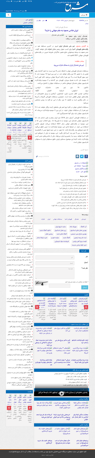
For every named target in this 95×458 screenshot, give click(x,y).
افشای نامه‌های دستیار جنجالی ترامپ (20, 280)
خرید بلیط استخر (42, 237)
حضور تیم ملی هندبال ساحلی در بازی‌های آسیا (73, 188)
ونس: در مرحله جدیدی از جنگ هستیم (20, 107)
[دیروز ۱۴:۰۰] (79, 433)
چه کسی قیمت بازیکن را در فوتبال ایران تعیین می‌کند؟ (20, 165)
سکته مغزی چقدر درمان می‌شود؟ (24, 410)
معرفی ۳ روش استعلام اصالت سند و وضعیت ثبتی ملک (62, 362)
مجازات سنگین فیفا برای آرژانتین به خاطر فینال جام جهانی (80, 417)
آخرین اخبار (28, 161)
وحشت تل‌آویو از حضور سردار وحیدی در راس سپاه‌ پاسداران (20, 67)
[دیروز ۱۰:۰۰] (61, 393)
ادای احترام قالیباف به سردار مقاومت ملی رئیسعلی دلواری (19, 54)
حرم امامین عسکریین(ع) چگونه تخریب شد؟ (20, 36)
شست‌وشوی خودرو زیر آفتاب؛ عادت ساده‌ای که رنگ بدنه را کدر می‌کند (40, 314)
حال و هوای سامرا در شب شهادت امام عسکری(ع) (62, 441)
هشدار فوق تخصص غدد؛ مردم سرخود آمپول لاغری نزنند (20, 97)
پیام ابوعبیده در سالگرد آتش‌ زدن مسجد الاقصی (20, 368)
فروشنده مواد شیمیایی (62, 241)
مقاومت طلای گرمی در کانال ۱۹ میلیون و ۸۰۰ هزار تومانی (70, 374)
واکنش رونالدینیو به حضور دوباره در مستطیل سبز (21, 77)
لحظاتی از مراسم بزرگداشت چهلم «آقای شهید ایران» (20, 217)
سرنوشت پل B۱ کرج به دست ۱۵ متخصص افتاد (19, 266)
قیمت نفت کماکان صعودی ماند (78, 382)
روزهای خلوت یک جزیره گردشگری (45, 441)
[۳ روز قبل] (83, 302)
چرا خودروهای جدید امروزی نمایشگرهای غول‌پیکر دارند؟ (72, 312)
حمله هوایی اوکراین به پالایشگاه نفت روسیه (21, 307)
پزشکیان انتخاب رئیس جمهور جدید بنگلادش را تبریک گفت (21, 378)
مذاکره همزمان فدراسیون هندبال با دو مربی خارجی (71, 203)
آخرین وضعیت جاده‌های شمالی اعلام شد (14, 139)
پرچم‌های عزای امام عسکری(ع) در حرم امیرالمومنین (82, 443)
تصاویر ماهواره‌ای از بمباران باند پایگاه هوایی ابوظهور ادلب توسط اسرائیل (21, 44)
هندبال (77, 219)
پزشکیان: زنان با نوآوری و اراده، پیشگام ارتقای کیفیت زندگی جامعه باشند (20, 199)
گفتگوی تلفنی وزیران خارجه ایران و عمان (19, 249)
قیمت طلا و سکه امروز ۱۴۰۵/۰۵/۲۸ (76, 379)
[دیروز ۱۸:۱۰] (79, 407)
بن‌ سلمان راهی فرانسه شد (23, 283)
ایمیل (86, 262)
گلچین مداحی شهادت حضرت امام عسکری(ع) (21, 31)
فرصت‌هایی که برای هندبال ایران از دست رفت (72, 194)
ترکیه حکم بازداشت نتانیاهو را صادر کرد (80, 341)
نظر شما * (84, 268)
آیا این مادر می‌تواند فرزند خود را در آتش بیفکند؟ (20, 82)
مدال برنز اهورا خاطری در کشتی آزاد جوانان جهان (21, 212)
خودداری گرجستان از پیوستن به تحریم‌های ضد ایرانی (19, 49)
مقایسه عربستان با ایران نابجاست (21, 104)
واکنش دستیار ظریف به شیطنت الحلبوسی (19, 58)
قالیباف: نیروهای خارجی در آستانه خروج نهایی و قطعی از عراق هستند (20, 237)
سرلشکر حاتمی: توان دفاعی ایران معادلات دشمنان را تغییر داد (19, 302)
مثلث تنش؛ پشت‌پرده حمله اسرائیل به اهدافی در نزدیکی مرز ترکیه (43, 342)
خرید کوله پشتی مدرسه (79, 245)
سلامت (30, 391)
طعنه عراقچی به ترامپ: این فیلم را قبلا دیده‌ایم (20, 287)
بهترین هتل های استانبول (78, 230)
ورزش (83, 15)
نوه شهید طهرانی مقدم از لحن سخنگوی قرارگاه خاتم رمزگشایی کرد (20, 72)
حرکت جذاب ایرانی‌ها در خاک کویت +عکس (73, 208)
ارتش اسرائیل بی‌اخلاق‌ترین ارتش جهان (19, 332)
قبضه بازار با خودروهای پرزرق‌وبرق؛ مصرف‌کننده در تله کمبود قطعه (51, 314)
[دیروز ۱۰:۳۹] (79, 352)
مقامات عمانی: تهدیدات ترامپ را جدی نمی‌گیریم (20, 361)
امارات (43, 219)
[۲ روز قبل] (43, 352)
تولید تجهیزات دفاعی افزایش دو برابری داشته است (20, 189)
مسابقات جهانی (57, 219)
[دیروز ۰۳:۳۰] (24, 401)
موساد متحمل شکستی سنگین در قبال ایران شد (20, 253)
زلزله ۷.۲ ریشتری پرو (24, 169)
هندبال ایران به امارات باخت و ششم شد (74, 191)
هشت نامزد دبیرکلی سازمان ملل (21, 110)
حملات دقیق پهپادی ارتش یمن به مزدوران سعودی (19, 374)
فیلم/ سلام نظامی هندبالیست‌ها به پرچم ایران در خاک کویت (68, 205)
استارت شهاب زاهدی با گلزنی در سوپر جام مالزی (19, 276)
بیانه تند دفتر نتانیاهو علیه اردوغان (21, 101)
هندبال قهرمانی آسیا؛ (61, 27)
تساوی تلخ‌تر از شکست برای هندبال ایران (74, 185)
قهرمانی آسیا (68, 219)
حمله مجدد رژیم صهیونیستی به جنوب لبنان (20, 292)
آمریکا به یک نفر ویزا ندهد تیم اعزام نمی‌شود (44, 415)
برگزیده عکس (84, 425)
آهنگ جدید (66, 237)
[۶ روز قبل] (51, 304)
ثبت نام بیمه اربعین (80, 237)
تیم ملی (83, 219)
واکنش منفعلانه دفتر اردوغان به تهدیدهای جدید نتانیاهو (22, 204)
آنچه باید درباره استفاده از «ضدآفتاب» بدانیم (9, 412)
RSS (29, 1)
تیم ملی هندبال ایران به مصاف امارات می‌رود (73, 180)
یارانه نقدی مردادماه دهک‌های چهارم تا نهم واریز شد (43, 362)
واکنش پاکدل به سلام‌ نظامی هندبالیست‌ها (73, 200)
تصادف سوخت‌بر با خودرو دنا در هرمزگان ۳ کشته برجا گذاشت (9, 143)
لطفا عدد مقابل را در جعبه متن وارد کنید (76, 282)
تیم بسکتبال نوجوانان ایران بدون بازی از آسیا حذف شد (70, 183)
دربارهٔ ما (8, 1)
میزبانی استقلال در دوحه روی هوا (21, 241)
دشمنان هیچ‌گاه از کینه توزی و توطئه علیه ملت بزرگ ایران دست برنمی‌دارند (19, 194)
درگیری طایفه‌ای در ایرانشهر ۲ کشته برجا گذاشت (24, 141)
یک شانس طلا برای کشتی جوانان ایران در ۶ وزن (19, 261)
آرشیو (23, 1)
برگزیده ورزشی (83, 399)
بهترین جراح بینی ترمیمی (78, 234)
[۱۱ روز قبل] (40, 305)
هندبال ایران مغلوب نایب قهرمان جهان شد (74, 197)
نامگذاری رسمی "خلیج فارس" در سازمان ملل (20, 62)
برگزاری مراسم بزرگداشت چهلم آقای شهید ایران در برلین (21, 327)
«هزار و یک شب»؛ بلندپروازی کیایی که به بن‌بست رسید (19, 113)
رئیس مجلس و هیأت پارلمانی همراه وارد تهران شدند (19, 87)
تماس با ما (16, 1)
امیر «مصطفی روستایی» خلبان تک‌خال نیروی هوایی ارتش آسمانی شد (20, 271)
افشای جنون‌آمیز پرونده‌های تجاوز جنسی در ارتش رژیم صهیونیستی (19, 92)
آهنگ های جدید (62, 234)
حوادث (30, 119)
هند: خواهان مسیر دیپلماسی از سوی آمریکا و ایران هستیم (21, 227)
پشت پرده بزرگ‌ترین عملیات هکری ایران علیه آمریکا (79, 361)
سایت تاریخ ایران (60, 226)
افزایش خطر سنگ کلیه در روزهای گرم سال (19, 413)
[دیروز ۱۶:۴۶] (79, 332)
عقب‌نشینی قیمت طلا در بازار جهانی (76, 376)
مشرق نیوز (71, 6)
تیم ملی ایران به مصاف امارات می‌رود (69, 65)
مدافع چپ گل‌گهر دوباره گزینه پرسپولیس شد (19, 356)
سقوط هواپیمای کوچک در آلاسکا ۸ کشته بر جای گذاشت (20, 317)
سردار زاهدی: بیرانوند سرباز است (21, 182)
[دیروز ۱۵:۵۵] (61, 332)
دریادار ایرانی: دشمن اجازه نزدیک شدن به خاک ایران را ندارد (19, 340)
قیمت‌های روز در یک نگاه (80, 370)
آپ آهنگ (83, 226)
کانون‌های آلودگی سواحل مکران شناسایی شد (19, 173)
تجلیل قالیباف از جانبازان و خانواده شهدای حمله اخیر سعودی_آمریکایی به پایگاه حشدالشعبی (19, 385)
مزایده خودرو (55, 237)
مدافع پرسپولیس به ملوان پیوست (21, 40)
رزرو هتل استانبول (60, 230)
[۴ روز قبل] (72, 304)
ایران (49, 219)
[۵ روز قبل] (61, 303)
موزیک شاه (73, 226)
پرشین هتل (49, 234)
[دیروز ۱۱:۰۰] (61, 433)
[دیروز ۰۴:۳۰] (61, 352)
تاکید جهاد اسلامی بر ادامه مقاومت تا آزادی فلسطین (21, 312)
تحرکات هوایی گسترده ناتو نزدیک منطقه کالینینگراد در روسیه (20, 323)
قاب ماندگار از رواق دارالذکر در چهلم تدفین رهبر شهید (21, 351)
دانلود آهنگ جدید (45, 230)
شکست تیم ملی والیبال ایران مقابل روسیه (19, 257)
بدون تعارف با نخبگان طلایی (23, 185)
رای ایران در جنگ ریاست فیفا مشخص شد (19, 299)
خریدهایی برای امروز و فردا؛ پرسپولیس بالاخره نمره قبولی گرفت (61, 417)
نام (87, 256)
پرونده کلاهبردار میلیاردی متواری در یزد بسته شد (19, 140)
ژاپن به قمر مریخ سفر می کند (62, 341)
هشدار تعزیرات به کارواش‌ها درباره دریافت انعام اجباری (21, 178)
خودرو (86, 295)
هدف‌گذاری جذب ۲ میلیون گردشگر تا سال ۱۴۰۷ (19, 245)
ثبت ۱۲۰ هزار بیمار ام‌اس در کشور (14, 412)
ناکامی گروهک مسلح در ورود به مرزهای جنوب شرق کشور (29, 143)
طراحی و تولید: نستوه (47, 455)
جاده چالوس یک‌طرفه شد (23, 365)
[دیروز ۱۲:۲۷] (43, 332)
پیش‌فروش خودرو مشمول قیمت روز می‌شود (83, 312)
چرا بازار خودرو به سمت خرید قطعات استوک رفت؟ (61, 312)
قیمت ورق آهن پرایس (79, 241)
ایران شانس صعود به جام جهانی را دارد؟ (61, 30)
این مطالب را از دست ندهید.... (78, 324)
